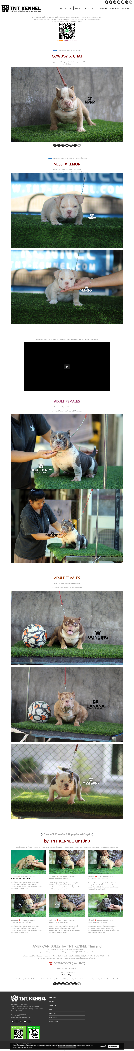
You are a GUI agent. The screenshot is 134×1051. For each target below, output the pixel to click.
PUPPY (94, 8)
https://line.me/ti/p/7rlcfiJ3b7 (21, 879)
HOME (60, 8)
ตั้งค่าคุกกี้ (103, 1046)
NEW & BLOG (114, 8)
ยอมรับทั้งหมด (113, 1046)
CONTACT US (126, 8)
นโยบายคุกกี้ (28, 1047)
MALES (77, 8)
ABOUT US (68, 8)
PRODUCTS (103, 8)
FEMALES (86, 8)
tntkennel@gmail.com (69, 975)
